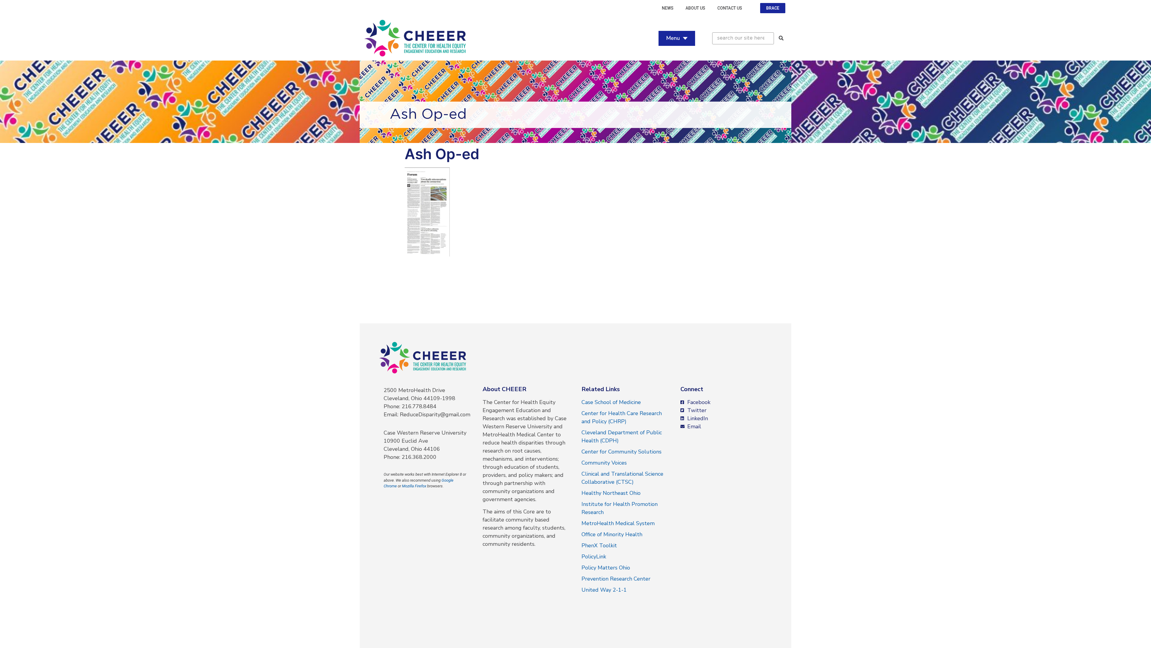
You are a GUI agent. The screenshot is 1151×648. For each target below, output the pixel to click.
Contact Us (729, 8)
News (668, 8)
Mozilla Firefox (414, 486)
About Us (695, 8)
